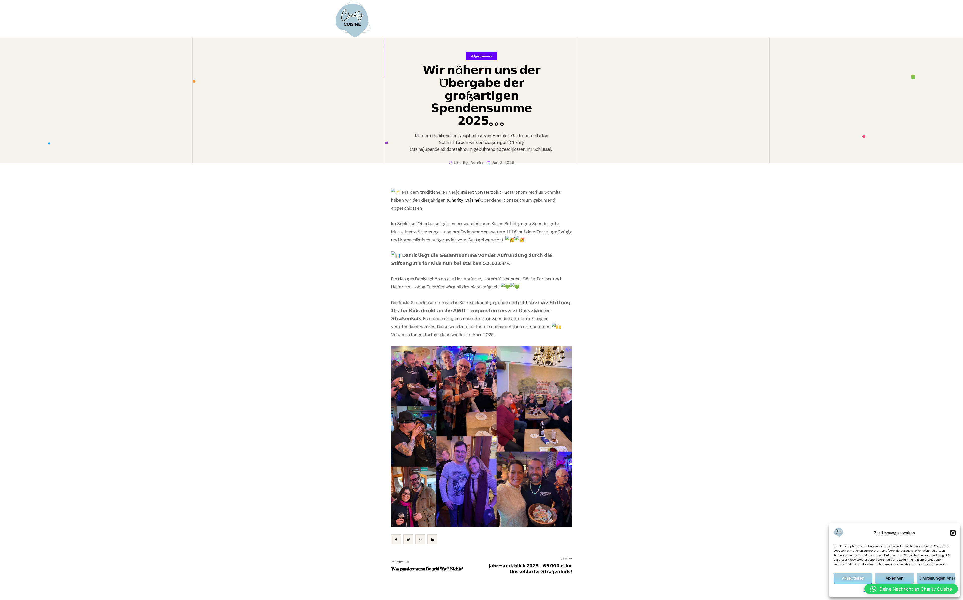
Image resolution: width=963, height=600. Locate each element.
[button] (952, 532)
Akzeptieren (853, 578)
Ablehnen (895, 578)
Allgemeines (481, 56)
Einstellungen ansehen (937, 578)
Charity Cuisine (463, 200)
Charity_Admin (468, 162)
